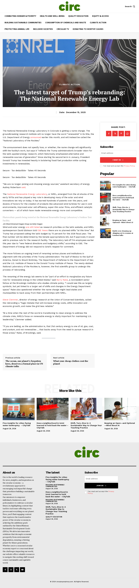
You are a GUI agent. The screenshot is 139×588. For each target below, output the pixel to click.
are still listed (33, 227)
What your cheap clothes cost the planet (70, 362)
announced (35, 137)
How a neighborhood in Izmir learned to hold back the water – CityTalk (123, 197)
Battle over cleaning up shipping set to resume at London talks (123, 233)
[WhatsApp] (127, 133)
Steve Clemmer (10, 299)
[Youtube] (22, 569)
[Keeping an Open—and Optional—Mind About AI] (105, 221)
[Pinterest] (121, 133)
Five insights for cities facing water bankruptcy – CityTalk (124, 186)
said (23, 187)
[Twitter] (115, 133)
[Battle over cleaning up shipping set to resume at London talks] (105, 233)
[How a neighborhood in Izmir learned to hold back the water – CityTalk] (105, 197)
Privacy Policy (129, 166)
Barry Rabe (62, 280)
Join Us (99, 486)
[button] (130, 6)
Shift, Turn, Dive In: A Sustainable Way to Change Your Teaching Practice (124, 209)
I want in (117, 160)
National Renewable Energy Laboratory (27, 194)
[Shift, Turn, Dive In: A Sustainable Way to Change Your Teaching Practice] (105, 209)
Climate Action (69, 84)
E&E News (42, 230)
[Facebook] (108, 133)
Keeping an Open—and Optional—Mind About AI (123, 221)
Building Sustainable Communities (55, 485)
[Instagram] (10, 569)
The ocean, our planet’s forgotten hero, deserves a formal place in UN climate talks (24, 364)
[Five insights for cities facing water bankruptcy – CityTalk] (105, 186)
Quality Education (54, 517)
